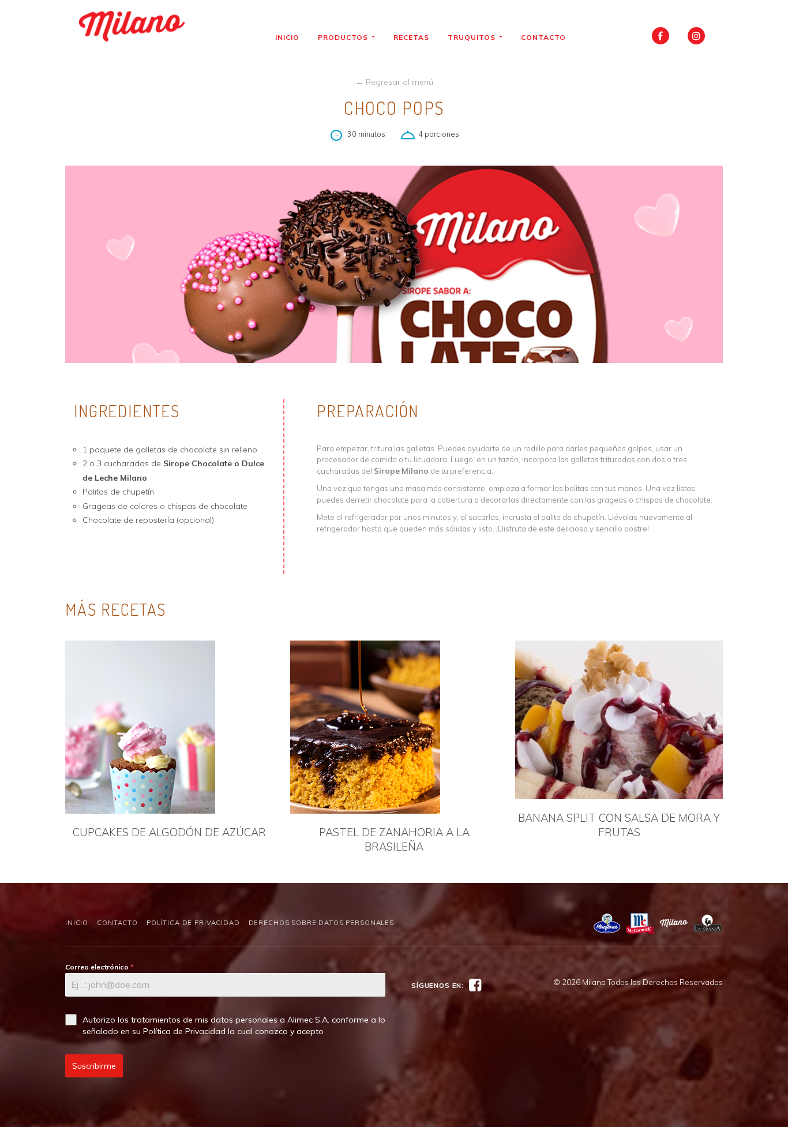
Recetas (411, 37)
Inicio (287, 37)
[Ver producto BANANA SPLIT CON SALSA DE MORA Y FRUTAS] (619, 720)
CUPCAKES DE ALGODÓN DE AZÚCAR (169, 832)
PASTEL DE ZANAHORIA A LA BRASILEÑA (394, 839)
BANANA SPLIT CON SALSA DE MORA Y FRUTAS (619, 825)
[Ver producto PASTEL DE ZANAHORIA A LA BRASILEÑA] (394, 727)
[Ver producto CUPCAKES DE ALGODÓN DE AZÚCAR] (169, 727)
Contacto (543, 37)
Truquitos (473, 37)
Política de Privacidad (193, 923)
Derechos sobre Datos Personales (321, 923)
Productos (344, 37)
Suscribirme (94, 1066)
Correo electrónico (99, 967)
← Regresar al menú (394, 82)
